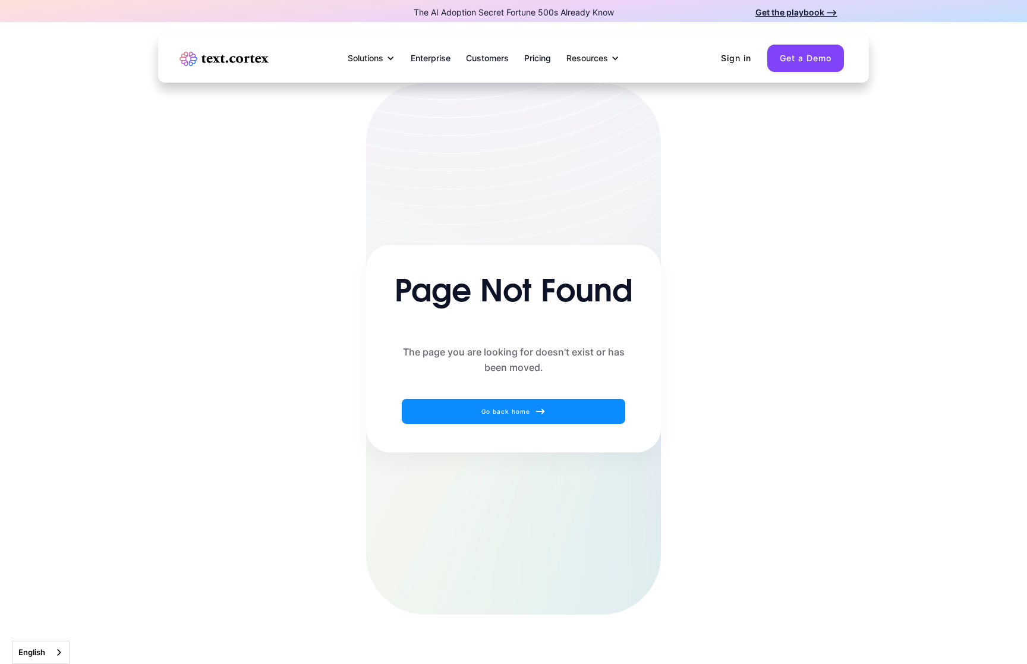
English (31, 652)
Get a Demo (805, 58)
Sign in (736, 58)
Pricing (537, 58)
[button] (371, 58)
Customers (487, 58)
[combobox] (41, 652)
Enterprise (431, 58)
